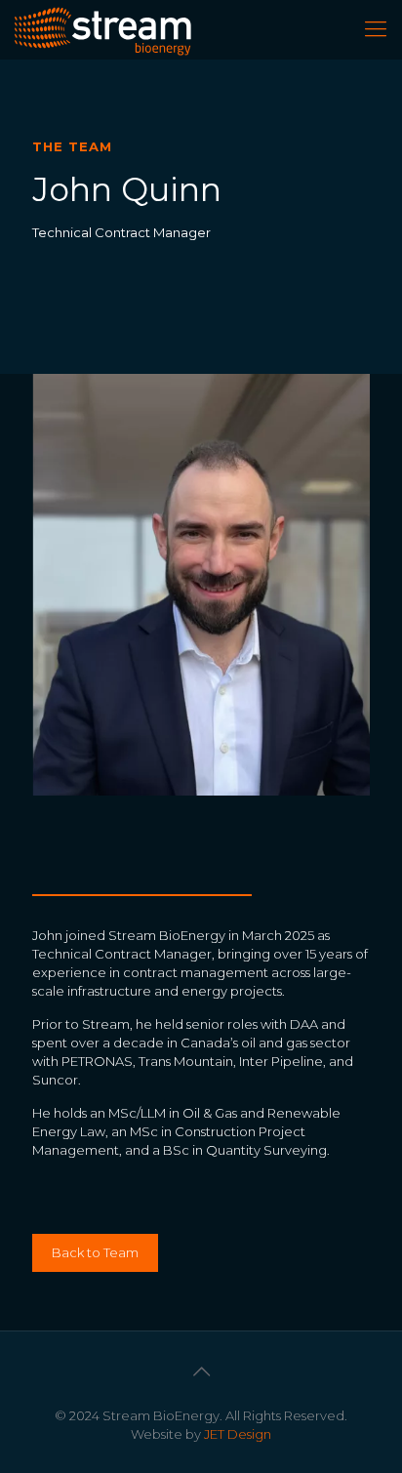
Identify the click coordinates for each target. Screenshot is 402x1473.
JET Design (237, 1434)
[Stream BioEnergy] (103, 29)
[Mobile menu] (375, 29)
